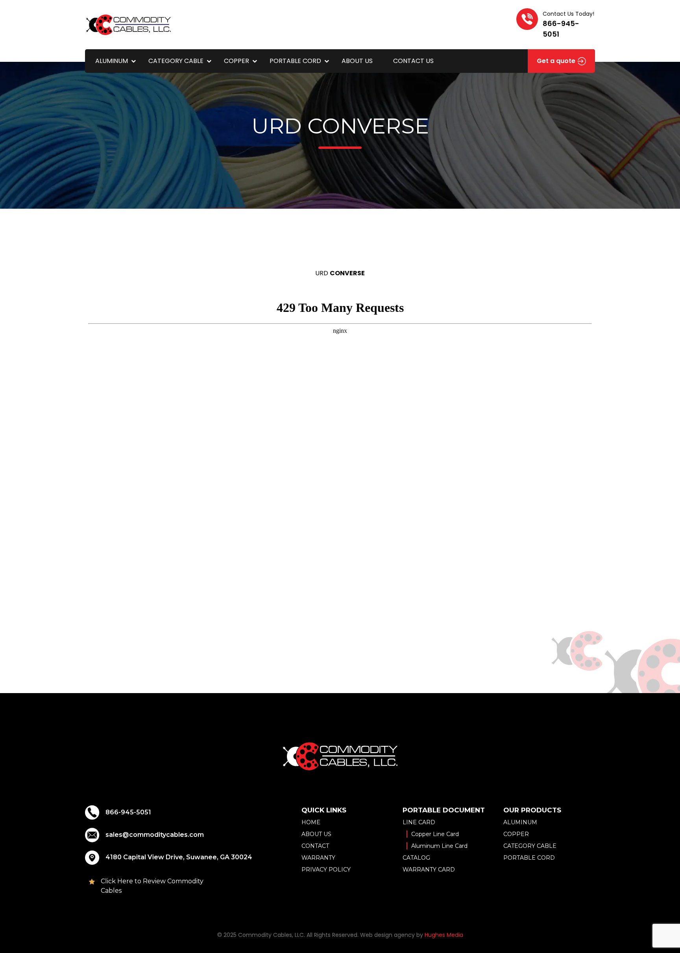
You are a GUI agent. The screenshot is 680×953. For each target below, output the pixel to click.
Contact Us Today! (568, 24)
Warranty (318, 857)
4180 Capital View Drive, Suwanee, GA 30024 (178, 857)
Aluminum (111, 60)
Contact (315, 845)
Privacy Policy (326, 869)
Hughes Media (444, 935)
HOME (310, 822)
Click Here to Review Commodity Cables (152, 885)
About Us (357, 60)
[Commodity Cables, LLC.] (128, 24)
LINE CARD (419, 822)
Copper (236, 60)
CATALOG (416, 857)
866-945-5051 (128, 812)
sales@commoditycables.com (154, 834)
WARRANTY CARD (429, 869)
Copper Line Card (435, 834)
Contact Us (413, 60)
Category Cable (175, 60)
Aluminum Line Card (439, 845)
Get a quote (557, 60)
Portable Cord (295, 60)
